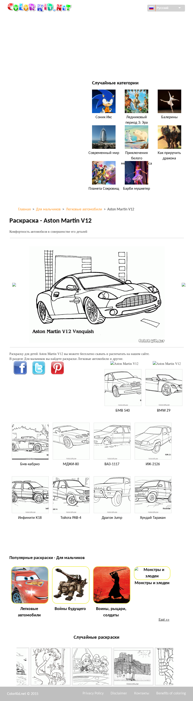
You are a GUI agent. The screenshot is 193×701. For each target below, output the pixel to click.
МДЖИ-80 (71, 464)
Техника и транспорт (36, 18)
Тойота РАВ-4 (70, 518)
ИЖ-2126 (153, 464)
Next (176, 667)
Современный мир (103, 153)
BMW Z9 (163, 411)
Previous (13, 667)
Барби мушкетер (136, 189)
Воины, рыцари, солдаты (111, 612)
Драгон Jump (112, 518)
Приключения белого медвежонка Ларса (136, 158)
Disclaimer (119, 693)
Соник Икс (104, 117)
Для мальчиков (124, 47)
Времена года (31, 47)
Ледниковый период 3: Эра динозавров (136, 122)
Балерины (169, 117)
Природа (118, 67)
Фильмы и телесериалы (39, 67)
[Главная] (40, 7)
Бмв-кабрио (30, 464)
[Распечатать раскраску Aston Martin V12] (124, 363)
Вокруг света (122, 18)
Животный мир (124, 28)
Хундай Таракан (153, 518)
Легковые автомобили (29, 612)
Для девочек (122, 38)
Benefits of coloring (171, 693)
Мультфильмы (32, 38)
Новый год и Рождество (131, 57)
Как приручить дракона (169, 155)
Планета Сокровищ (103, 189)
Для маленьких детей (37, 57)
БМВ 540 (123, 411)
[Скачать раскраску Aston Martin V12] (167, 363)
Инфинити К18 (30, 518)
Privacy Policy (93, 693)
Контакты (141, 693)
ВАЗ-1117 (112, 464)
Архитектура (30, 28)
